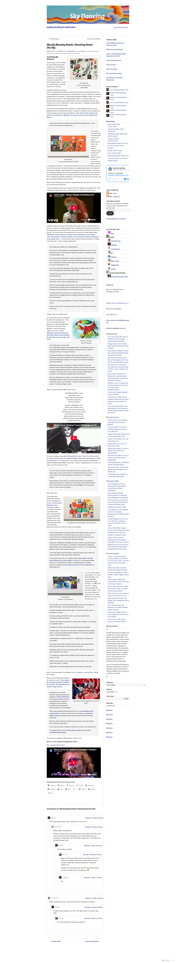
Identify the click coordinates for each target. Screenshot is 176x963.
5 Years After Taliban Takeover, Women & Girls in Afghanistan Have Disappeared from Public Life (118, 530)
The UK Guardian (113, 553)
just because (77, 51)
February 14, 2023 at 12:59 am (92, 854)
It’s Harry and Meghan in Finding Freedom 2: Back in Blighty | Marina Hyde (118, 574)
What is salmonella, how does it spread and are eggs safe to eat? (117, 569)
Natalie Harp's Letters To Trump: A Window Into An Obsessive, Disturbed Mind (118, 450)
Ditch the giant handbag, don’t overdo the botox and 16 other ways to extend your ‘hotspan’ (118, 581)
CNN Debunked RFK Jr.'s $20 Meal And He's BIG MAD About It (118, 463)
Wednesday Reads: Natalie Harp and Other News (117, 135)
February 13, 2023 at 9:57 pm (93, 845)
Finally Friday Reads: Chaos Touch (118, 156)
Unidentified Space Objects (60, 53)
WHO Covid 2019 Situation (114, 49)
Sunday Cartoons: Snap (115, 150)
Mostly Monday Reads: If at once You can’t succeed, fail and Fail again (118, 145)
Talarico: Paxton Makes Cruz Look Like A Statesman (118, 440)
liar (79, 730)
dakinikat (66, 51)
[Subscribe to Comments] (107, 197)
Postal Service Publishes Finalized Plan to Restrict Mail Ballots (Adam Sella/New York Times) (118, 353)
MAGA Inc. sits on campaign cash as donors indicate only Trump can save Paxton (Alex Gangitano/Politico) (118, 386)
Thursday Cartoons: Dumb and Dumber (116, 130)
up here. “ (88, 586)
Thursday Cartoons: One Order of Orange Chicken (118, 159)
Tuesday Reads (54, 39)
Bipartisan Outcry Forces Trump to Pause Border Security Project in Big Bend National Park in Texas (118, 547)
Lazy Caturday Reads (93, 39)
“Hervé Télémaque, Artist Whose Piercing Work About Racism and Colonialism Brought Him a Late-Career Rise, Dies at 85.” (58, 335)
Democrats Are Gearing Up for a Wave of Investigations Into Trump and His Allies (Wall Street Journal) (118, 360)
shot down (84, 537)
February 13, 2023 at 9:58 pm (94, 907)
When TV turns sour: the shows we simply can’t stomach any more (118, 594)
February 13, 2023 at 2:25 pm (94, 818)
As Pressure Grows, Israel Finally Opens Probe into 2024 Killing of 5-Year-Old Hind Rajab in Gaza (118, 502)
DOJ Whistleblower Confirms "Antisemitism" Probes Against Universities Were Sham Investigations (117, 487)
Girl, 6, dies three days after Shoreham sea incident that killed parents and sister (117, 607)
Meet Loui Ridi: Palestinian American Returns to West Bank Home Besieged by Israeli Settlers (118, 495)
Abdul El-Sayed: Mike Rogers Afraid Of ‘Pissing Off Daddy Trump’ (118, 435)
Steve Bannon (96, 51)
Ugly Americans (50, 53)
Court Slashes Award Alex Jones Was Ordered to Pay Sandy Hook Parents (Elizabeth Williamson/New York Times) (118, 409)
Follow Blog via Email (113, 201)
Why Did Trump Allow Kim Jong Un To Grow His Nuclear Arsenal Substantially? (118, 457)
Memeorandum (112, 334)
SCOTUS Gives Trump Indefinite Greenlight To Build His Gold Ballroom (117, 422)
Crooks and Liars (113, 417)
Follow (110, 213)
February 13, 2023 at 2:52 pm (94, 827)
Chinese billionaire (63, 697)
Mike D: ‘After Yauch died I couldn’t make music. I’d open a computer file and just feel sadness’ (118, 588)
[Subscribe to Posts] (107, 193)
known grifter (71, 730)
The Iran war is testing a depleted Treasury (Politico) (117, 393)
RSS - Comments (114, 197)
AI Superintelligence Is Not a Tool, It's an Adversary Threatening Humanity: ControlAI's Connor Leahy (118, 522)
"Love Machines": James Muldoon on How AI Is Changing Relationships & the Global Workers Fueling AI (118, 513)
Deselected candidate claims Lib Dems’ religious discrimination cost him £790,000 (118, 614)
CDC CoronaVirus (111, 69)
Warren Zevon (70, 53)
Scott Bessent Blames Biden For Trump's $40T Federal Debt (117, 475)
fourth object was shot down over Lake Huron (78, 565)
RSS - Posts (113, 193)
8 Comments (77, 53)
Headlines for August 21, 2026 (117, 507)
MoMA (86, 87)
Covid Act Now (111, 65)
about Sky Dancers (121, 27)
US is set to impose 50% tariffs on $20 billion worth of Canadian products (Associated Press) (118, 339)
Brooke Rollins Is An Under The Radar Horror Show (117, 445)
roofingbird (65, 877)
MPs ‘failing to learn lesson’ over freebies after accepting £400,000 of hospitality (118, 600)
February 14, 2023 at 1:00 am (93, 877)
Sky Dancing (87, 16)
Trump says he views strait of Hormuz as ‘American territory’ (117, 620)
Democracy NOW (113, 481)
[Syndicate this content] (107, 334)
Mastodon (109, 710)
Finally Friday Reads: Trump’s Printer (114, 125)
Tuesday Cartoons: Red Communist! (113, 140)
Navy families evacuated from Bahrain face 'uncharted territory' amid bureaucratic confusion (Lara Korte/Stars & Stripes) (118, 377)
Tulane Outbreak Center (113, 60)
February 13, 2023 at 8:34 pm (94, 898)
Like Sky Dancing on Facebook (116, 219)
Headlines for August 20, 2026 (117, 535)
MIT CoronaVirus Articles (114, 73)
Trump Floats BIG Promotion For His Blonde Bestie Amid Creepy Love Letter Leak (117, 429)
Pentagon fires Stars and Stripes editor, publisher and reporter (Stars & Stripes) (118, 346)
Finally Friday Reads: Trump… (122, 89)
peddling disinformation (58, 732)
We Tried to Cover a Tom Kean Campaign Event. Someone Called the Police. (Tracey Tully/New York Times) (118, 368)
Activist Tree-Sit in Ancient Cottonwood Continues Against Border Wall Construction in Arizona (118, 540)
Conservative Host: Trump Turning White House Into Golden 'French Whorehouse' (118, 469)
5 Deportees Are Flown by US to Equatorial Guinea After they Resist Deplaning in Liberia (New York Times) (118, 400)
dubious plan (66, 715)
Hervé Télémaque (88, 51)
